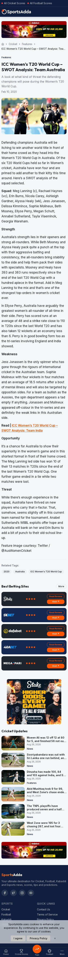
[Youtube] (31, 893)
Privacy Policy (45, 919)
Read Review (55, 596)
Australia (20, 571)
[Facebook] (4, 893)
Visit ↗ (55, 601)
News (30, 748)
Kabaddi (6, 919)
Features (27, 44)
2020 (6, 571)
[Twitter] (13, 893)
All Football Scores (41, 3)
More (61, 586)
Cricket (13, 44)
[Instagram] (22, 893)
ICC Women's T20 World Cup (46, 571)
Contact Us (43, 909)
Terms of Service (47, 914)
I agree (18, 938)
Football (6, 914)
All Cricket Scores (14, 3)
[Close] (54, 938)
